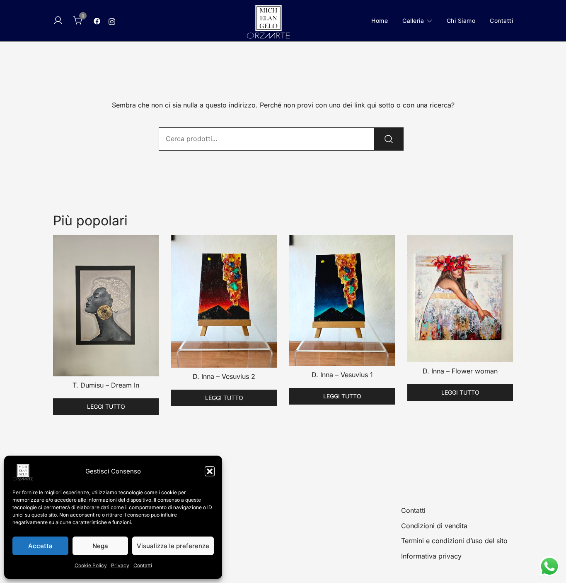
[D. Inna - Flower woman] (460, 298)
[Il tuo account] (58, 20)
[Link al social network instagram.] (112, 20)
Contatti (142, 565)
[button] (210, 471)
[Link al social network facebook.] (97, 20)
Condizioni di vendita (434, 526)
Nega (100, 546)
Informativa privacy (431, 556)
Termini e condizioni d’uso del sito (454, 541)
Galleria (413, 20)
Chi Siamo (461, 20)
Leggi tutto (106, 406)
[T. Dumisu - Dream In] (106, 305)
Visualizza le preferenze (173, 546)
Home (379, 20)
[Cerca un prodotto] (389, 139)
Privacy (120, 565)
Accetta (40, 546)
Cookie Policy (91, 565)
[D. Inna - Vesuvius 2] (224, 301)
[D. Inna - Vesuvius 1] (342, 300)
